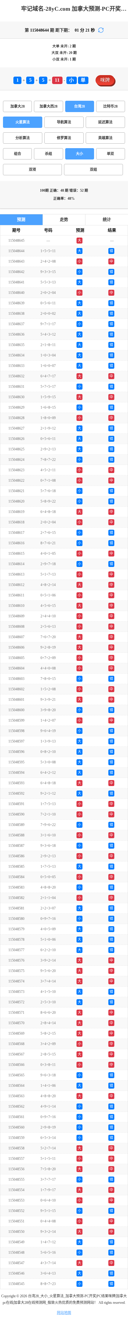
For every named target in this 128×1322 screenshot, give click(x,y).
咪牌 (105, 80)
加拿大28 (17, 106)
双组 (93, 170)
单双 (110, 154)
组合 (17, 154)
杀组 (48, 154)
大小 (79, 154)
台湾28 (79, 106)
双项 (32, 170)
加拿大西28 (48, 106)
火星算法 (22, 122)
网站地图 (64, 1313)
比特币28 (110, 106)
